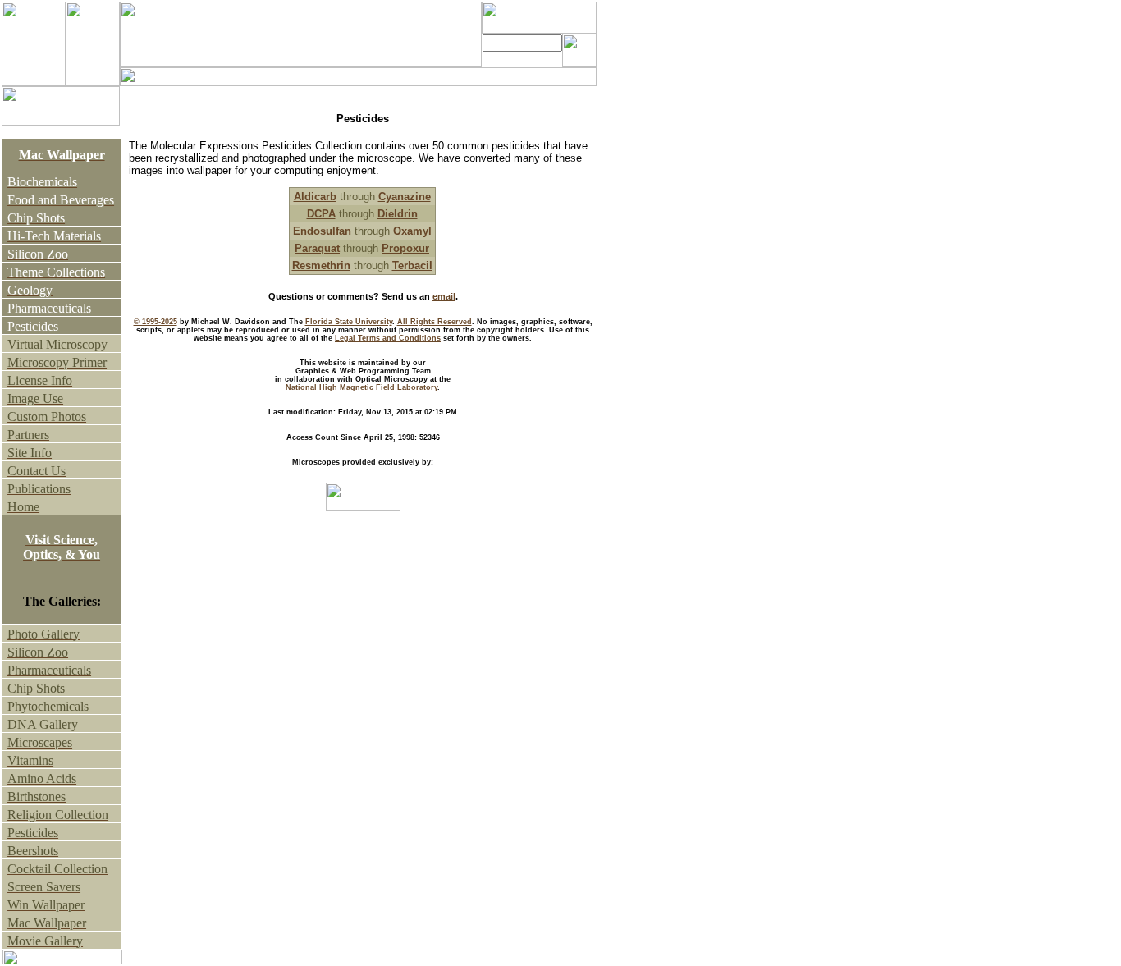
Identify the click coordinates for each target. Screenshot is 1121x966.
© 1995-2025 (155, 322)
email (443, 296)
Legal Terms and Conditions (388, 338)
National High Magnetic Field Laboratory (361, 387)
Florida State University (348, 322)
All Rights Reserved (434, 322)
